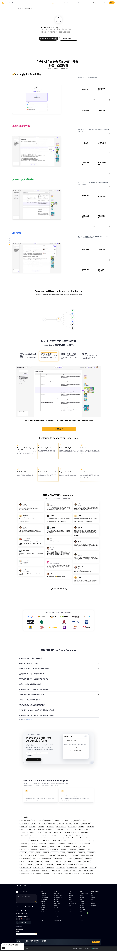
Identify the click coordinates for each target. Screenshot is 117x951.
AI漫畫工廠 (31, 832)
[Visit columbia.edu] (86, 622)
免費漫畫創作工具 (54, 849)
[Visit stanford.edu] (64, 622)
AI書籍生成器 (39, 864)
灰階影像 (31, 852)
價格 (64, 2)
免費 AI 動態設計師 (25, 823)
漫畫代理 (60, 873)
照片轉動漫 (75, 832)
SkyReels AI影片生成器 (26, 867)
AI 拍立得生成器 (61, 843)
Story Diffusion (83, 846)
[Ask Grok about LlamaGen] (27, 919)
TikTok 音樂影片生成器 (88, 873)
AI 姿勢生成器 (69, 829)
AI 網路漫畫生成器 (86, 823)
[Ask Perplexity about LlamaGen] (19, 919)
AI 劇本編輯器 (81, 826)
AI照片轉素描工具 (62, 855)
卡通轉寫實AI (30, 861)
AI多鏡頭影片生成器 (49, 861)
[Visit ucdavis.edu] (53, 627)
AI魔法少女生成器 (77, 861)
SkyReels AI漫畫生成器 (38, 867)
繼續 (3, 948)
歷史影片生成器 (36, 858)
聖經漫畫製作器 (50, 826)
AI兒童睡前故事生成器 (72, 867)
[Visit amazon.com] (53, 616)
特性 (22, 8)
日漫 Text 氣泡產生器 (61, 826)
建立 (53, 2)
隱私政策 (80, 948)
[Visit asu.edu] (75, 627)
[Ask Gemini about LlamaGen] (24, 919)
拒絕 (7, 948)
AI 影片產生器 (24, 846)
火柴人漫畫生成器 (37, 873)
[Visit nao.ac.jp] (30, 622)
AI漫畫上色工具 (32, 835)
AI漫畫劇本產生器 (84, 832)
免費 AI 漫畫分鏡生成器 (26, 820)
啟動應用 (111, 2)
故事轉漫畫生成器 (59, 820)
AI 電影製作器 (42, 823)
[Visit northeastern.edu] (86, 627)
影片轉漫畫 (34, 823)
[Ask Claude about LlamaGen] (22, 919)
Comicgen (62, 852)
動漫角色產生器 (67, 835)
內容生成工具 (67, 846)
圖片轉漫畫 (68, 823)
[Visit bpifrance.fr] (75, 617)
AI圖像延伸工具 (42, 855)
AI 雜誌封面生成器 (42, 843)
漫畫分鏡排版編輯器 (48, 864)
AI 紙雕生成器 (52, 843)
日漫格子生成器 (83, 864)
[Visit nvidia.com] (64, 616)
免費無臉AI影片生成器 (73, 855)
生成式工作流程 (57, 832)
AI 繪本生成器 (67, 832)
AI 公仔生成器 (76, 841)
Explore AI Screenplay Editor (33, 759)
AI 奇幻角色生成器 (67, 841)
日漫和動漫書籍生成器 (25, 873)
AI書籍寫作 (23, 864)
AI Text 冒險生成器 (58, 838)
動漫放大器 (63, 849)
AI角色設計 (86, 829)
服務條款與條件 (74, 948)
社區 (68, 2)
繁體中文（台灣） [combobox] (102, 2)
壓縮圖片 (74, 838)
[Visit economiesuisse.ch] (53, 622)
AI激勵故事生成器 (24, 870)
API (56, 2)
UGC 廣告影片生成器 (25, 858)
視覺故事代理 (59, 861)
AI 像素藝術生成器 (77, 835)
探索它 (85, 2)
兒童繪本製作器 (47, 832)
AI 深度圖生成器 (59, 829)
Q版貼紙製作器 (81, 852)
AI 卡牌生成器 (71, 843)
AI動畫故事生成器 (50, 867)
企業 (60, 2)
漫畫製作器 (41, 835)
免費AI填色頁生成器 (88, 870)
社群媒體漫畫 (41, 826)
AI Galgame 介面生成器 (87, 841)
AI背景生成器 (41, 829)
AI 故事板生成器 (71, 826)
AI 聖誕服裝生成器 (34, 841)
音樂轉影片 (84, 820)
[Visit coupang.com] (86, 616)
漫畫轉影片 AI (52, 846)
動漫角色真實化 (57, 835)
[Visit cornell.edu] (41, 627)
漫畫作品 (38, 852)
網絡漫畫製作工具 (44, 849)
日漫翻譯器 (49, 835)
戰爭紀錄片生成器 (58, 858)
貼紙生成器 (46, 873)
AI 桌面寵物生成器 (45, 841)
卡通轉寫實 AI (39, 861)
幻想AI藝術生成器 (67, 870)
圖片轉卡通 (76, 823)
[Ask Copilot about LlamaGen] (29, 919)
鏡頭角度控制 (32, 829)
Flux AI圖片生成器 (77, 870)
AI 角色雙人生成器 (56, 841)
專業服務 (23, 861)
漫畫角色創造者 (33, 849)
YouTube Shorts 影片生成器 (87, 855)
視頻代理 (53, 873)
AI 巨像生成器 (24, 843)
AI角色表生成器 (24, 841)
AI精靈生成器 (87, 861)
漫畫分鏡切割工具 (24, 838)
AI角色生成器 (78, 829)
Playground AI (24, 852)
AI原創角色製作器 (45, 870)
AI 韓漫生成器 (24, 826)
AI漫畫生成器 (32, 826)
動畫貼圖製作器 (91, 852)
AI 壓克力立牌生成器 (83, 838)
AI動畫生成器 (23, 832)
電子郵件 (17, 931)
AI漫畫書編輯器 (24, 849)
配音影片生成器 (78, 858)
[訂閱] (36, 933)
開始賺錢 (95, 941)
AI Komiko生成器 (83, 867)
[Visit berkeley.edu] (75, 622)
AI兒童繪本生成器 (37, 820)
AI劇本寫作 (30, 864)
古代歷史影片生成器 (46, 858)
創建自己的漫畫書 (56, 870)
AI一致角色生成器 (61, 867)
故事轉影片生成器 (68, 858)
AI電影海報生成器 (35, 870)
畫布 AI (59, 846)
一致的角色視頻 (72, 849)
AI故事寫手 (39, 832)
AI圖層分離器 (34, 838)
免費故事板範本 (90, 826)
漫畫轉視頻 (76, 820)
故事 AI (50, 838)
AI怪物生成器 (93, 867)
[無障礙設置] (17, 922)
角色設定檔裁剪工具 (88, 835)
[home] (7, 2)
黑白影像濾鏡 (24, 835)
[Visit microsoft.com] (41, 616)
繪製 (89, 849)
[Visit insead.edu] (41, 622)
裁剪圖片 (67, 838)
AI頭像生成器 (87, 843)
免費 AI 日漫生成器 (33, 846)
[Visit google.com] (30, 616)
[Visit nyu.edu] (64, 627)
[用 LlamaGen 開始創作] (35, 901)
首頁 (19, 8)
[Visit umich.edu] (30, 627)
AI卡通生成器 (61, 823)
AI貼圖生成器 (23, 855)
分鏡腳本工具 (46, 852)
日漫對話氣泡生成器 (60, 864)
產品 (73, 2)
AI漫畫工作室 (68, 820)
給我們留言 (29, 719)
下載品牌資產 (87, 948)
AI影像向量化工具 (71, 852)
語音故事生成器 (51, 823)
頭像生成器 (79, 843)
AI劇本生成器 (23, 829)
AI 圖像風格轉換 (50, 829)
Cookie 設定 (19, 926)
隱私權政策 (17, 945)
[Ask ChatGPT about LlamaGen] (17, 919)
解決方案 (79, 2)
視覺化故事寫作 (81, 849)
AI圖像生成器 (43, 838)
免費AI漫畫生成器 (48, 820)
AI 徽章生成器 (32, 843)
